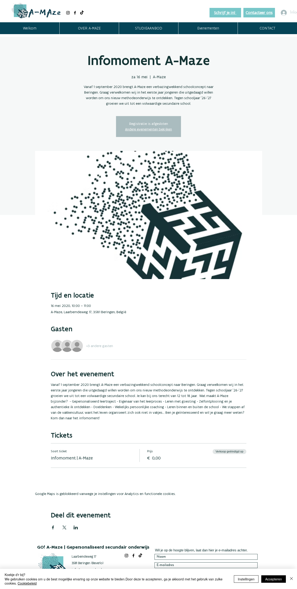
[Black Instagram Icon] (68, 12)
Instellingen (246, 579)
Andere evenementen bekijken (148, 129)
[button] (89, 28)
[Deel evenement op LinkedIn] (76, 527)
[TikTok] (82, 12)
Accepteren (273, 579)
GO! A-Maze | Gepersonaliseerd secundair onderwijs (93, 547)
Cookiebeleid (27, 583)
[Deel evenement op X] (64, 527)
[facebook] (75, 12)
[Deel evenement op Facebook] (53, 527)
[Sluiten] (291, 579)
